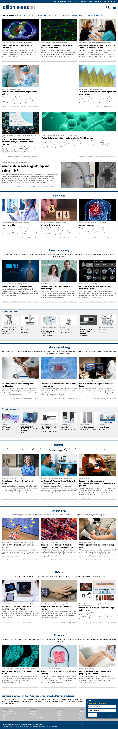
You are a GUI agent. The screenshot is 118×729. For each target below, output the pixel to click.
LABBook (69, 1)
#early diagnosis (63, 301)
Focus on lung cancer (87, 225)
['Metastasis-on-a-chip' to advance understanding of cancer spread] (59, 368)
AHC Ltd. (102, 429)
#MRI (30, 186)
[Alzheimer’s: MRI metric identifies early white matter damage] (59, 271)
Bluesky (59, 715)
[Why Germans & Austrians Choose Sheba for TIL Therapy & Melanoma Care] (59, 465)
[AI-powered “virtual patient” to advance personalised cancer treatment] (20, 591)
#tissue (75, 398)
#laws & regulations (15, 301)
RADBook (76, 1)
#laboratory (103, 156)
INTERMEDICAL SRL (67, 332)
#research (105, 106)
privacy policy (15, 726)
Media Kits (84, 1)
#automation (9, 156)
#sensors (74, 622)
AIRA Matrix (6, 429)
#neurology (63, 60)
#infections (96, 156)
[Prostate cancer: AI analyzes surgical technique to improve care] (97, 591)
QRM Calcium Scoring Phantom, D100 (47, 332)
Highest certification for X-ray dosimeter (17, 286)
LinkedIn (60, 717)
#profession (19, 559)
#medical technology (52, 622)
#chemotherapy (7, 106)
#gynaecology (85, 498)
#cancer (14, 60)
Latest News (8, 15)
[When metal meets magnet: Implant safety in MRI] (88, 175)
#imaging (19, 186)
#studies (69, 60)
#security (53, 186)
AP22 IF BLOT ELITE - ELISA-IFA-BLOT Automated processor (29, 428)
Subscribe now (92, 715)
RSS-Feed (60, 719)
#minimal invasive (54, 60)
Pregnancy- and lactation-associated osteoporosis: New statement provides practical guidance (97, 483)
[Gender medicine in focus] (59, 210)
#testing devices (111, 156)
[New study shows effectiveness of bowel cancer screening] (59, 656)
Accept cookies (98, 725)
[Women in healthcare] (20, 210)
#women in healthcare (32, 237)
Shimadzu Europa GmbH (49, 431)
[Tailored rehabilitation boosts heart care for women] (20, 465)
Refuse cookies (86, 725)
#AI (4, 156)
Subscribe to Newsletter (97, 703)
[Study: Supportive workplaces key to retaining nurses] (97, 529)
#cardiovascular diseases (13, 498)
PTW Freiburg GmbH (47, 335)
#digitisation (35, 156)
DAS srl (23, 433)
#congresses (16, 156)
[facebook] (109, 1)
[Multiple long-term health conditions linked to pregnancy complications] (97, 656)
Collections (59, 195)
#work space (112, 559)
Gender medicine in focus (50, 225)
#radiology (47, 186)
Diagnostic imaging (24, 15)
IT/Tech (88, 15)
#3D (95, 106)
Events (91, 1)
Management (77, 15)
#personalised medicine (32, 622)
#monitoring (61, 622)
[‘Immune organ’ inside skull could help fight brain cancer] (20, 656)
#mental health (99, 301)
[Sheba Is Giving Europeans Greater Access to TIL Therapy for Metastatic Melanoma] (97, 30)
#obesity (18, 398)
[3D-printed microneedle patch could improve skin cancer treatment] (97, 76)
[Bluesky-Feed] (111, 1)
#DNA (94, 398)
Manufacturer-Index (36, 717)
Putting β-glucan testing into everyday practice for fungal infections (67, 138)
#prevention (61, 686)
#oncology (35, 60)
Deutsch (54, 1)
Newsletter (97, 1)
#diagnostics (82, 156)
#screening (68, 686)
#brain (56, 301)
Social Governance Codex (87, 719)
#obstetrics (103, 498)
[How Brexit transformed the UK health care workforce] (20, 529)
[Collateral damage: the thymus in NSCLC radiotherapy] (20, 30)
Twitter (59, 713)
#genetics (99, 398)
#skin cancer (106, 60)
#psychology (112, 301)
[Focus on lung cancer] (97, 210)
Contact (104, 1)
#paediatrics (106, 398)
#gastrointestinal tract (26, 106)
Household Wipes (104, 427)
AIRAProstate (6, 427)
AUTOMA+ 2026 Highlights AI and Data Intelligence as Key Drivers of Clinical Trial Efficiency (17, 141)
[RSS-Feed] (114, 1)
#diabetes (12, 398)
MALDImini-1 (64, 427)
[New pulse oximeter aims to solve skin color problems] (59, 591)
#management (73, 559)
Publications (62, 1)
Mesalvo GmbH (85, 336)
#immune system (27, 686)
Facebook (60, 711)
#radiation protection (26, 301)
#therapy (74, 60)
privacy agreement (111, 715)
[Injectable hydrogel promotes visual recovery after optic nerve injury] (59, 30)
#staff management (28, 559)
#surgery (113, 622)
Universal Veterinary (27, 330)
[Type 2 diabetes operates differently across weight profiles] (20, 368)
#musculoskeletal (94, 498)
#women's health (111, 498)
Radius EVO (102, 330)
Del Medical (25, 332)
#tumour (113, 237)
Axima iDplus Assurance (87, 427)
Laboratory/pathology (47, 15)
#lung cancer (21, 60)
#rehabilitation (34, 498)
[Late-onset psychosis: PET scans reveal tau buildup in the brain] (97, 271)
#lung (100, 237)
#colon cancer (16, 106)
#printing (99, 106)
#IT (24, 622)
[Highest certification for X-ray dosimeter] (20, 271)
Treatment (65, 15)
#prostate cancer (100, 622)
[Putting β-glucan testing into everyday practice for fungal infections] (79, 123)
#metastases (28, 60)
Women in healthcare (10, 225)
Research (97, 15)
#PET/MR (106, 301)
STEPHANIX (6, 334)
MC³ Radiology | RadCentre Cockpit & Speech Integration (88, 331)
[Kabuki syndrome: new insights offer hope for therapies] (97, 368)
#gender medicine (72, 237)
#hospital (92, 60)
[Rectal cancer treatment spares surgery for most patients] (20, 76)
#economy (89, 559)
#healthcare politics (9, 559)
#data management (26, 156)
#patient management (38, 186)
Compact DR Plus (65, 330)
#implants (25, 186)
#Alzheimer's (50, 301)
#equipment (89, 156)
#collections (23, 237)
